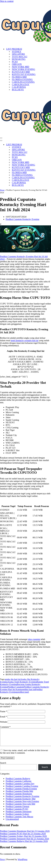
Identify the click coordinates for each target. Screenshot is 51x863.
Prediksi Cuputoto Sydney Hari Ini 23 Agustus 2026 (23, 836)
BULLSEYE (18, 89)
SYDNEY (16, 51)
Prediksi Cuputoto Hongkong (19, 794)
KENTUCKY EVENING (24, 74)
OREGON (17, 64)
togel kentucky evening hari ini (24, 340)
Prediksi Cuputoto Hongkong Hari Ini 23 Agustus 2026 (25, 831)
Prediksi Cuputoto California (18, 781)
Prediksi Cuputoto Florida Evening (21, 788)
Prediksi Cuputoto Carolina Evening (22, 786)
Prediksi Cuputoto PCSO (17, 809)
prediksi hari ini (28, 689)
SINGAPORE (18, 54)
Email (3, 716)
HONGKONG (19, 59)
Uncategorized (12, 819)
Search (3, 763)
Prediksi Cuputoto (16, 687)
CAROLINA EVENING (23, 82)
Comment (5, 727)
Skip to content (6, 1)
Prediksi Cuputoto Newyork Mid (20, 804)
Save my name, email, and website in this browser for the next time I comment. (24, 751)
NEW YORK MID (20, 67)
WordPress (22, 859)
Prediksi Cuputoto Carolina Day (20, 783)
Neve (2, 859)
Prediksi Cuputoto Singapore (18, 811)
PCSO (15, 61)
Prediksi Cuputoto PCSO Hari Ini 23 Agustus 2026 (23, 833)
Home (2, 190)
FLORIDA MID (19, 77)
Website (3, 722)
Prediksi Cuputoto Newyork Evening (22, 801)
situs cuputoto (34, 639)
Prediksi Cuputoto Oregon (17, 806)
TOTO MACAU (19, 56)
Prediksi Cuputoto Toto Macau (19, 816)
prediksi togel (23, 692)
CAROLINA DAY (20, 84)
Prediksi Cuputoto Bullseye (18, 778)
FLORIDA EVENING (22, 79)
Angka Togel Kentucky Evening (22, 682)
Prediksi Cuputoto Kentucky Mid (20, 799)
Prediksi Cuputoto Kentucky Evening (22, 219)
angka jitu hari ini (12, 679)
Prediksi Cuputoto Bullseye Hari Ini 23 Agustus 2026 (24, 841)
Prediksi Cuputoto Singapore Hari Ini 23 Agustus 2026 (24, 838)
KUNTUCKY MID (21, 72)
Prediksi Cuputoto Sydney (17, 814)
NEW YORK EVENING (23, 69)
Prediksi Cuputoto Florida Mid (19, 791)
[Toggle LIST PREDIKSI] (49, 144)
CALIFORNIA (19, 87)
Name (3, 711)
